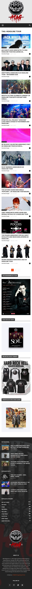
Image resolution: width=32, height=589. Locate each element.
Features (4, 47)
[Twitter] (18, 585)
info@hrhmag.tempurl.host (18, 575)
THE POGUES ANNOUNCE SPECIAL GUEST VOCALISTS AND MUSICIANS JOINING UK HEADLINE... (15, 237)
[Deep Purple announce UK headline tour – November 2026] (16, 64)
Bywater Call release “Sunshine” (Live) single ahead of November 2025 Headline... (15, 121)
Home (3, 29)
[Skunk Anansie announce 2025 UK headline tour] (16, 251)
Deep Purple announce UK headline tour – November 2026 (15, 73)
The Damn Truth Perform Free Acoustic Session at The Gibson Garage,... (20, 463)
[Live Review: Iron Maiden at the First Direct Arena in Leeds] (5, 484)
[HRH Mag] (16, 11)
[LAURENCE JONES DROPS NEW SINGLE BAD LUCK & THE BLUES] (5, 491)
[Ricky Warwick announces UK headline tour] (16, 158)
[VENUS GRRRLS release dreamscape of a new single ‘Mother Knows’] (5, 455)
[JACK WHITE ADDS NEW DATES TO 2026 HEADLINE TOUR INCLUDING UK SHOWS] (16, 41)
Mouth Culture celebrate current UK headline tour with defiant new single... (16, 97)
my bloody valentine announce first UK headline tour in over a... (16, 145)
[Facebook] (9, 585)
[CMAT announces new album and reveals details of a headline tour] (16, 204)
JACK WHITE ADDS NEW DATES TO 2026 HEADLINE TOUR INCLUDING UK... (14, 51)
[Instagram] (13, 585)
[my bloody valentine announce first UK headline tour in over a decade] (16, 135)
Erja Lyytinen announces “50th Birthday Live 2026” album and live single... (20, 447)
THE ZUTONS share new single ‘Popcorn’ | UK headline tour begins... (16, 190)
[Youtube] (22, 585)
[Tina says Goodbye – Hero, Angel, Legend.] (5, 476)
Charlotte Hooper (5, 53)
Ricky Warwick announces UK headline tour (13, 168)
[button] (30, 25)
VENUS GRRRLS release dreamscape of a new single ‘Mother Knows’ (19, 455)
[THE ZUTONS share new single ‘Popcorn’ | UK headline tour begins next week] (16, 181)
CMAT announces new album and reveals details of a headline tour (15, 213)
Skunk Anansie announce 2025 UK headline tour (14, 260)
